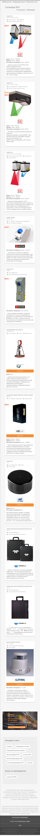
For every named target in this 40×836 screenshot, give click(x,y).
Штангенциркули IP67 (13, 754)
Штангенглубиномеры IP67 (14, 758)
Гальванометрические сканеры (16, 750)
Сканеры (9, 746)
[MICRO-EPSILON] (20, 54)
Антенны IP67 (27, 754)
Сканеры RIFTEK (12, 777)
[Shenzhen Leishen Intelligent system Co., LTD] (20, 499)
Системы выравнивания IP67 (15, 762)
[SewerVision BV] (20, 365)
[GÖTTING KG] (20, 679)
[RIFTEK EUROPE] (20, 246)
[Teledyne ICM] (20, 566)
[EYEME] (20, 431)
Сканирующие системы (22, 746)
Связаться (20, 371)
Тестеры (29, 762)
